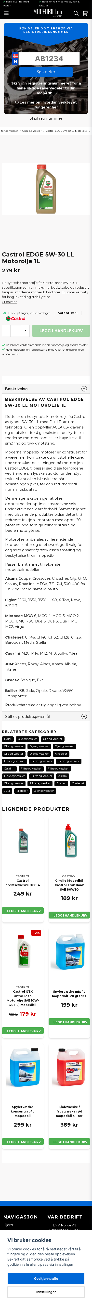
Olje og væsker (27, 739)
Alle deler (61, 753)
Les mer (10, 302)
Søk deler (46, 71)
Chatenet (78, 783)
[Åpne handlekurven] (85, 13)
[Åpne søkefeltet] (76, 13)
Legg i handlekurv (24, 911)
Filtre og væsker (14, 761)
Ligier (7, 739)
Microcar (21, 790)
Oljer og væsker (31, 130)
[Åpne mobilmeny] (6, 13)
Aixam (62, 776)
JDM (7, 790)
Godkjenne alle (46, 1279)
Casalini (9, 768)
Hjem (8, 1225)
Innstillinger (46, 1292)
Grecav (61, 783)
